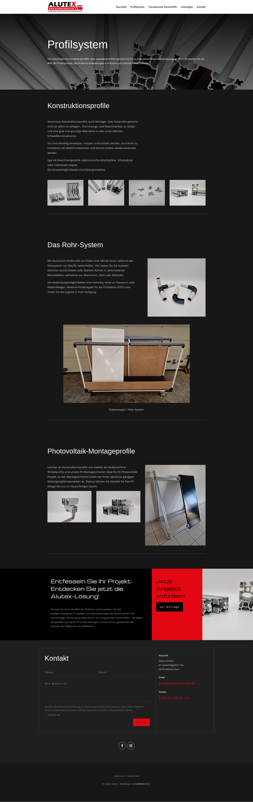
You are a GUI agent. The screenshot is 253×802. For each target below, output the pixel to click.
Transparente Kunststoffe (162, 7)
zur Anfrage (170, 607)
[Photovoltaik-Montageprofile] (69, 521)
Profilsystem (137, 7)
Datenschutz (133, 776)
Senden (141, 722)
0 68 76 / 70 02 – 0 (173, 698)
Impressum (119, 776)
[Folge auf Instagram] (130, 745)
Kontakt (201, 7)
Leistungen (187, 7)
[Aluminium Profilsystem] (65, 204)
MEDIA (143, 783)
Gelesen (54, 715)
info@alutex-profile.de (177, 683)
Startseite (121, 7)
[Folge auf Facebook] (122, 745)
